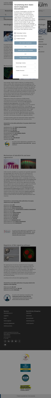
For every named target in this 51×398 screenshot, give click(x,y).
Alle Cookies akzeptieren (25, 43)
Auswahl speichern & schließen (25, 50)
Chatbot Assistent (20, 38)
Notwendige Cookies (21, 33)
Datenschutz (25, 75)
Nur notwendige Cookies (25, 57)
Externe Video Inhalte (21, 35)
